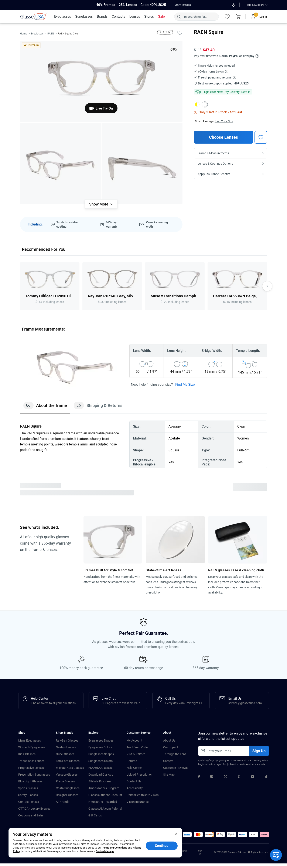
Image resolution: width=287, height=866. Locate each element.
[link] (34, 16)
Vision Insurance (137, 801)
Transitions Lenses (31, 761)
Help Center (134, 767)
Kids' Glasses (26, 754)
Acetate (174, 438)
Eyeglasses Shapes (100, 740)
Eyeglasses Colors (100, 747)
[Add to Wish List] (180, 32)
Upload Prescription (140, 774)
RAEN (50, 33)
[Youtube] (252, 777)
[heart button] (260, 137)
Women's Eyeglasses (31, 747)
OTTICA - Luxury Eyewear (35, 808)
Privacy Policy (260, 760)
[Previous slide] (20, 286)
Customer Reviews (175, 767)
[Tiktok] (266, 777)
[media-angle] (60, 163)
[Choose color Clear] (205, 104)
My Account (134, 740)
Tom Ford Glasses (67, 761)
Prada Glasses (65, 781)
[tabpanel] (143, 444)
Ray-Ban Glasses (67, 740)
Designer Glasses (67, 795)
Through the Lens (174, 754)
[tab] (45, 408)
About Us (169, 740)
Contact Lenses (28, 801)
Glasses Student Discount (105, 795)
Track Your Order (138, 747)
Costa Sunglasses (67, 788)
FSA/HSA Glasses (100, 767)
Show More (98, 204)
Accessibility (135, 788)
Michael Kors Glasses (70, 767)
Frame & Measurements (213, 153)
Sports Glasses (28, 788)
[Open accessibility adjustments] (234, 5)
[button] (187, 834)
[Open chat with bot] (276, 855)
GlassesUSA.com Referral (105, 808)
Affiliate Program (99, 781)
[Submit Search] (178, 17)
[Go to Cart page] (238, 16)
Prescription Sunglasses (34, 774)
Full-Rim (243, 450)
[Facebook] (199, 777)
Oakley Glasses (66, 747)
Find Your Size (224, 121)
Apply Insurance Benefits (214, 174)
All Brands (62, 801)
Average (208, 121)
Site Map (169, 774)
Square (173, 450)
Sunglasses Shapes (101, 754)
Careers (168, 761)
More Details (182, 5)
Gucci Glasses (65, 754)
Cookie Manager (105, 851)
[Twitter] (225, 777)
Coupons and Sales (31, 815)
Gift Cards (95, 815)
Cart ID (200, 852)
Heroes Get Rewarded (102, 801)
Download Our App (100, 774)
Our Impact (170, 747)
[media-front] (101, 81)
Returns (132, 761)
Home (23, 33)
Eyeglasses (37, 33)
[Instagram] (211, 777)
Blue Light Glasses (30, 781)
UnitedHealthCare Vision (143, 795)
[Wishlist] (227, 16)
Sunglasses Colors (100, 761)
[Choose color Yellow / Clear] (197, 104)
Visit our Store (136, 754)
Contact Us (134, 781)
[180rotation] (173, 50)
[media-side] (142, 163)
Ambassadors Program (103, 788)
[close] (176, 833)
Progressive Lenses (31, 767)
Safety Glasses (28, 795)
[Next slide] (267, 286)
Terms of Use (244, 760)
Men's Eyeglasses (29, 740)
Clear (241, 426)
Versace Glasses (67, 774)
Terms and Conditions (114, 847)
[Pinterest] (239, 777)
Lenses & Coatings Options (215, 163)
